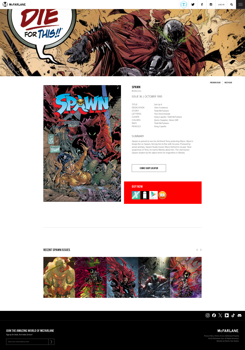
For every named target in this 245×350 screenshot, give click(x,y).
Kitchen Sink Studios (232, 341)
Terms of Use (219, 336)
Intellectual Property (232, 336)
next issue (228, 82)
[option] (82, 143)
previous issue (215, 82)
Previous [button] (197, 250)
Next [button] (201, 250)
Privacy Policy (209, 336)
